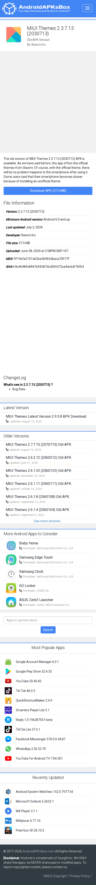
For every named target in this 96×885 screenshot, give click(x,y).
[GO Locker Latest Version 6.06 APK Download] (11, 588)
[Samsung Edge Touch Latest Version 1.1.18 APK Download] (11, 559)
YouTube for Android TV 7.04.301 (39, 758)
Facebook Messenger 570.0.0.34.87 (40, 739)
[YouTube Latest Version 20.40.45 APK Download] (8, 681)
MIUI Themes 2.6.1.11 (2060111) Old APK (38, 484)
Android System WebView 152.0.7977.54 (44, 792)
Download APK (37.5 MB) (48, 191)
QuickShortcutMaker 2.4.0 (34, 700)
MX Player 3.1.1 (27, 811)
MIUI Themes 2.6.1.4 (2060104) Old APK (37, 510)
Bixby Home (28, 543)
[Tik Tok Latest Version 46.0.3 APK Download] (8, 690)
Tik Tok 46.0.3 (25, 691)
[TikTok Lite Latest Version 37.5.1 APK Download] (8, 729)
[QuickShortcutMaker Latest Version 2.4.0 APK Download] (8, 700)
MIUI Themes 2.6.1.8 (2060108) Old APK (37, 497)
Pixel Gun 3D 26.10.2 (30, 830)
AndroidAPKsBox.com (38, 851)
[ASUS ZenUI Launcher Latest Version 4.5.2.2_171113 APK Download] (11, 602)
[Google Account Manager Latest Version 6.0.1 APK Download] (8, 661)
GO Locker (27, 586)
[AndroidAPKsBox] (36, 8)
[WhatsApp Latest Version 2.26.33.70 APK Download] (8, 748)
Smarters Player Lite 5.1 (33, 710)
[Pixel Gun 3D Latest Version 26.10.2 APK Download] (8, 830)
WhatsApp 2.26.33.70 (31, 749)
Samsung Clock (31, 571)
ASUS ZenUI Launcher (36, 600)
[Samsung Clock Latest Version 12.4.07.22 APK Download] (11, 573)
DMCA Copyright (55, 876)
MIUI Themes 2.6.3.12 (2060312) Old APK (38, 457)
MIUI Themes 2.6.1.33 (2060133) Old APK (38, 470)
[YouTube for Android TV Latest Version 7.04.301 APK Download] (8, 758)
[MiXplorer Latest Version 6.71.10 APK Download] (8, 820)
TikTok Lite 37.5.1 (28, 729)
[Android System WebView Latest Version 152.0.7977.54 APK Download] (8, 791)
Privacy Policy (80, 876)
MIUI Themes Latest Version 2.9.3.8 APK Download (46, 416)
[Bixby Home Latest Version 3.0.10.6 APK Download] (11, 545)
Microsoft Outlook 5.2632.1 (35, 801)
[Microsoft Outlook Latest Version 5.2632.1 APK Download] (8, 801)
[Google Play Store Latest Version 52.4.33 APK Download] (8, 671)
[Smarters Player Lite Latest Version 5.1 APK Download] (8, 710)
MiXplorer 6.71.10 (28, 821)
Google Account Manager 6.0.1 (37, 662)
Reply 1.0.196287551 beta (34, 720)
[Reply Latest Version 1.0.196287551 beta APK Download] (8, 719)
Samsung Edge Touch (36, 557)
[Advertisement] (48, 102)
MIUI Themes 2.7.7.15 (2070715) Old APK (38, 444)
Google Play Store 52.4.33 (34, 671)
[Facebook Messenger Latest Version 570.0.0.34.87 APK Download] (8, 739)
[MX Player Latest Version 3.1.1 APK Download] (8, 810)
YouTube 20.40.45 (28, 681)
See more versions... (48, 521)
